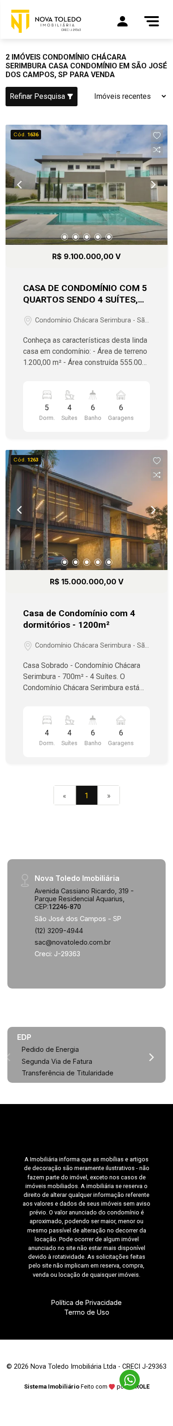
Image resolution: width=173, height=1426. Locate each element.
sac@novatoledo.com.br (73, 942)
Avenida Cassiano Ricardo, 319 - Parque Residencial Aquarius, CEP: (84, 899)
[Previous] (20, 185)
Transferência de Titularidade (67, 1073)
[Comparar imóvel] (157, 150)
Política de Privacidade (86, 1302)
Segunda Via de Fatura (57, 1061)
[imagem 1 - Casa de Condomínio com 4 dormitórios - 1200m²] (86, 510)
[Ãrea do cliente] (122, 21)
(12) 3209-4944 (59, 930)
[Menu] (151, 21)
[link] (46, 21)
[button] (156, 136)
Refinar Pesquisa (38, 96)
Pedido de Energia (50, 1049)
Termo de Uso (86, 1312)
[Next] (153, 185)
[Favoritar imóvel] (157, 136)
